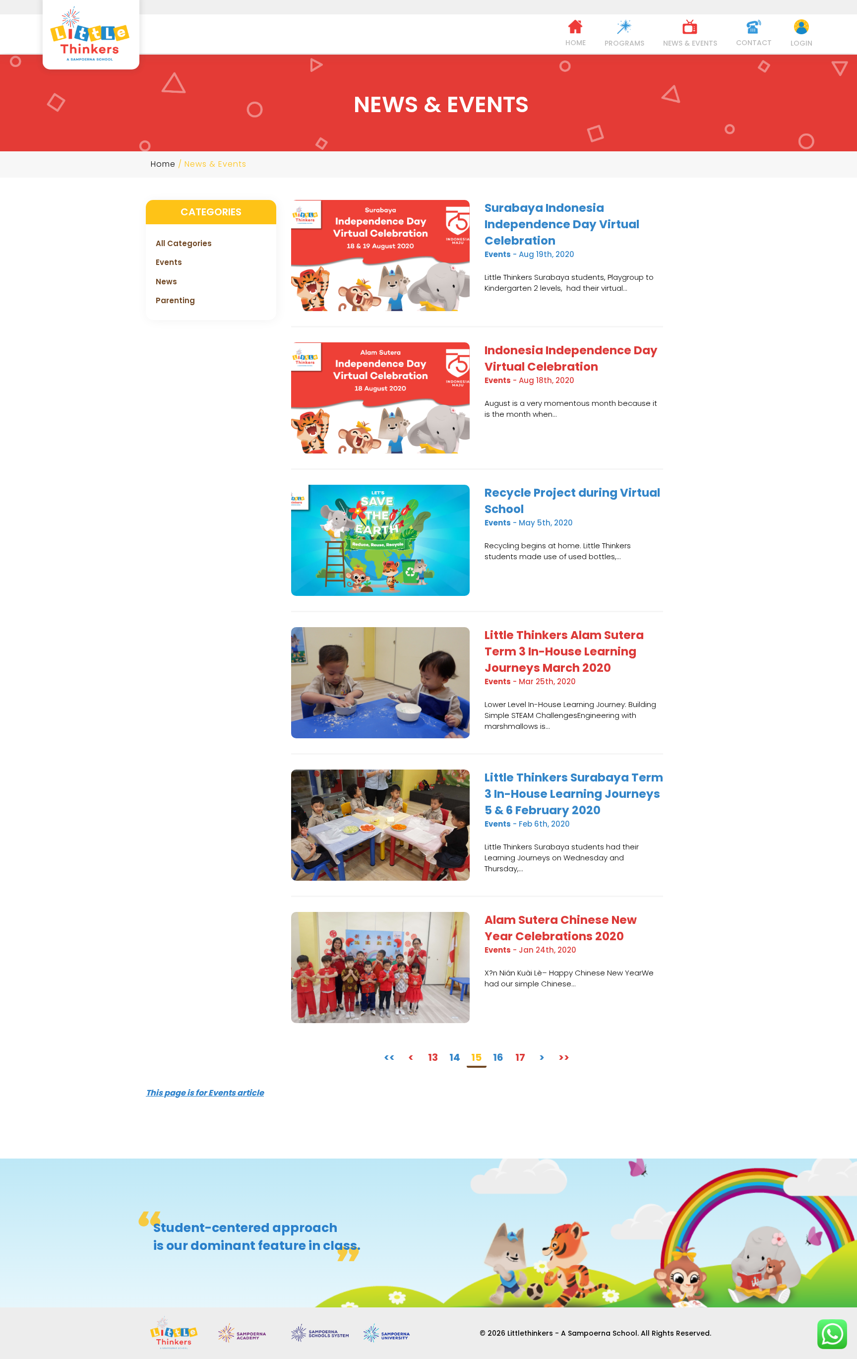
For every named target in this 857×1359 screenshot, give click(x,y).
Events (169, 262)
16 (498, 1057)
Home (163, 164)
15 (476, 1057)
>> (563, 1057)
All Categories (184, 243)
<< (389, 1057)
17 (520, 1057)
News (166, 281)
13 (433, 1057)
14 (454, 1057)
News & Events (215, 164)
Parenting (175, 300)
